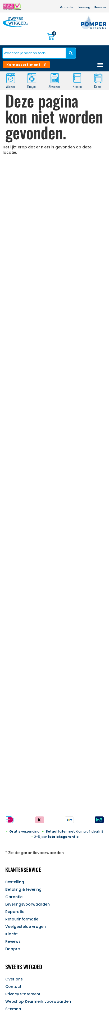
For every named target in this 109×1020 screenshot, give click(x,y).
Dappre (12, 949)
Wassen (11, 86)
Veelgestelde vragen (25, 926)
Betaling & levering (23, 889)
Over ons (14, 979)
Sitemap (13, 1009)
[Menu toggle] (100, 65)
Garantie (13, 896)
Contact (13, 986)
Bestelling (14, 882)
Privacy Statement (22, 994)
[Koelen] (77, 78)
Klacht (11, 934)
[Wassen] (11, 78)
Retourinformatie (21, 919)
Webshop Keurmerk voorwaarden (38, 1001)
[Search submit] (71, 53)
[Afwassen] (55, 78)
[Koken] (98, 78)
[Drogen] (32, 78)
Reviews (13, 941)
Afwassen (54, 86)
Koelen (76, 86)
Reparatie (14, 911)
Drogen (32, 86)
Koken (98, 86)
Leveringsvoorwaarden (27, 904)
